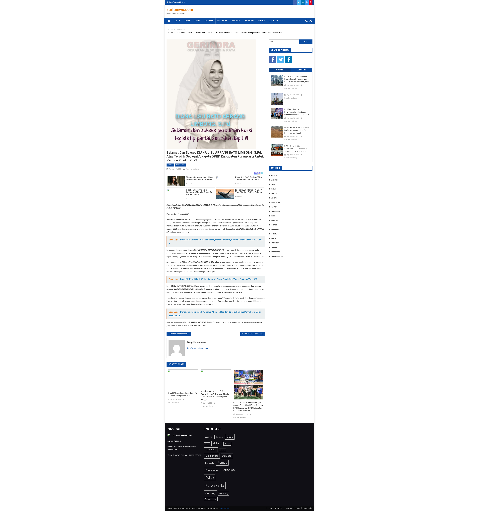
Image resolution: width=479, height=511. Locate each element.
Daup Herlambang (192, 169)
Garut (273, 189)
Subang (274, 247)
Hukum (197, 21)
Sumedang (275, 252)
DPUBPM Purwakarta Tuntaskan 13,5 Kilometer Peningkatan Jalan (182, 394)
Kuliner (261, 21)
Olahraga (273, 21)
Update (279, 70)
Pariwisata (249, 21)
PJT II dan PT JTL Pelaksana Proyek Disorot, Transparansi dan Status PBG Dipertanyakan (296, 79)
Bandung (274, 180)
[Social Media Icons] (272, 59)
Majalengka (275, 211)
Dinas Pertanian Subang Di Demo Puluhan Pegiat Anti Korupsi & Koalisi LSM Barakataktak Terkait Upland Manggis (215, 395)
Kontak (297, 508)
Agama (274, 175)
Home (270, 508)
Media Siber (279, 508)
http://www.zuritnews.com (197, 348)
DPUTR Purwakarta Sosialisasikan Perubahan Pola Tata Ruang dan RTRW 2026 (296, 148)
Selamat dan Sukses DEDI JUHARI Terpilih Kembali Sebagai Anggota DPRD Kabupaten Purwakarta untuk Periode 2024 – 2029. (180, 334)
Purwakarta (180, 165)
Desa (273, 184)
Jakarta (274, 198)
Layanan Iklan (307, 508)
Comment (301, 70)
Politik (177, 21)
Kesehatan (222, 21)
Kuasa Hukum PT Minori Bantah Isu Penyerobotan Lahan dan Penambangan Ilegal (296, 130)
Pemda (187, 21)
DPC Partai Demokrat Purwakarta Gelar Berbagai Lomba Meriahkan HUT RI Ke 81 (296, 112)
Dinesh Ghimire (225, 508)
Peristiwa (235, 21)
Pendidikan (208, 21)
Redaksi (289, 508)
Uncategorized (277, 256)
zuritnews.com (180, 9)
